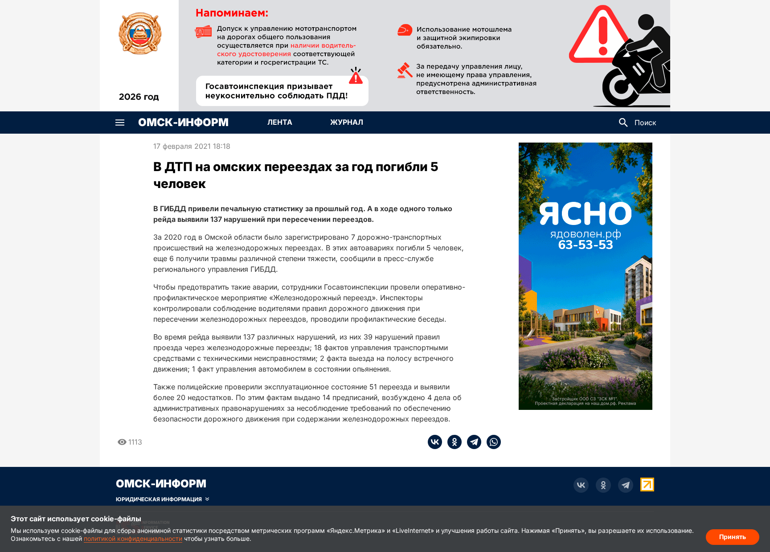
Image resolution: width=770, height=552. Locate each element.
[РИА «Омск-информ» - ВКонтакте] (581, 485)
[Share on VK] (435, 442)
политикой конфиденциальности (133, 538)
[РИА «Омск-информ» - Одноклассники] (603, 485)
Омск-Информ (183, 122)
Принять (732, 536)
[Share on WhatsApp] (491, 442)
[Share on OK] (452, 442)
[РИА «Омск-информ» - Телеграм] (625, 485)
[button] (120, 122)
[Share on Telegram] (471, 442)
